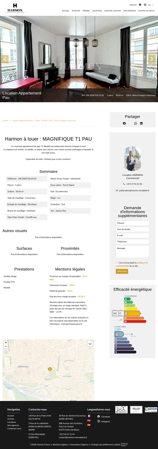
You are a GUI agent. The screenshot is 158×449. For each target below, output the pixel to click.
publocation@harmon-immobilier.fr (134, 191)
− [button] (6, 346)
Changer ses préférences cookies (105, 445)
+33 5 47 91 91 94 (134, 184)
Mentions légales (60, 445)
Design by (124, 444)
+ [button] (6, 342)
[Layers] (90, 343)
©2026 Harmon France (40, 445)
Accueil (5, 120)
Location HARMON (132, 175)
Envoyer (122, 271)
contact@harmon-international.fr (73, 437)
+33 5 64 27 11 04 (67, 434)
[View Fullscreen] (6, 352)
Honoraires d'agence (79, 445)
